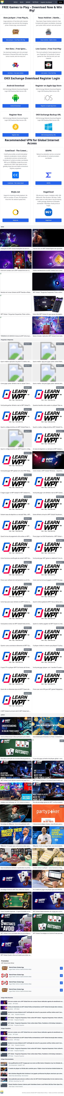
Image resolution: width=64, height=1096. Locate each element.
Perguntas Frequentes (20, 1014)
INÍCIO (16, 2)
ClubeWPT (20, 1065)
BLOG (21, 2)
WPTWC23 (11, 1081)
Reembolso (10, 1009)
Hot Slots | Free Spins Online (15, 48)
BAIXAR (28, 2)
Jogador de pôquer (46, 2)
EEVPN (49, 150)
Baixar (60, 2)
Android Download (15, 85)
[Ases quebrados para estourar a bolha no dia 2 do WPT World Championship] (4, 1080)
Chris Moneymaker (13, 1065)
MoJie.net (15, 192)
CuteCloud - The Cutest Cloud (15, 150)
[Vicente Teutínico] (4, 1085)
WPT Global (15, 1003)
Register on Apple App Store (48, 85)
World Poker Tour (17, 1081)
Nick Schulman (25, 1075)
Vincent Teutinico (19, 1086)
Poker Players (12, 1086)
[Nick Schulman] (4, 1074)
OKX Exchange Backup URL (48, 114)
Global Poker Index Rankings (15, 1075)
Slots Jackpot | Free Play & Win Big (15, 17)
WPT (9, 1014)
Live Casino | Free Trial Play (48, 48)
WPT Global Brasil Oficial (41, 1092)
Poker (12, 1014)
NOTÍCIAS (35, 2)
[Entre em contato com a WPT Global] (4, 1002)
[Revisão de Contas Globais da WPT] (4, 1013)
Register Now (15, 114)
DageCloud (48, 192)
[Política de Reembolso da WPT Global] (4, 1008)
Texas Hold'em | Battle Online (48, 17)
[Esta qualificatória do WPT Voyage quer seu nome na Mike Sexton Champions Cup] (4, 1064)
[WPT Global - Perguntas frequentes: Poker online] (4, 1019)
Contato (10, 1003)
